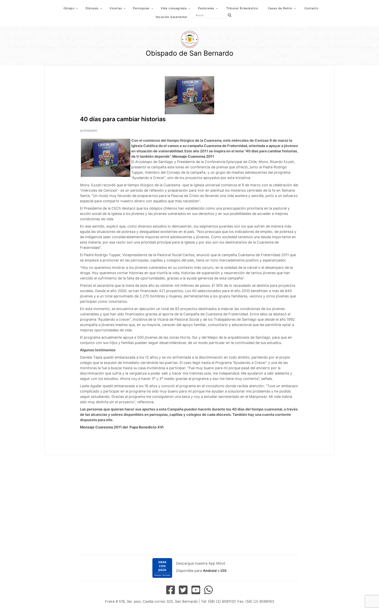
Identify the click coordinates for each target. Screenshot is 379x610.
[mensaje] (214, 156)
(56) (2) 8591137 (221, 601)
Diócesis (92, 8)
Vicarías (116, 8)
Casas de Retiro (280, 8)
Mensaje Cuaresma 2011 (193, 156)
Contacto (311, 8)
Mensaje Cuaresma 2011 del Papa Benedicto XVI (121, 427)
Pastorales (206, 8)
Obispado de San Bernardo (189, 53)
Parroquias (141, 8)
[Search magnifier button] (229, 15)
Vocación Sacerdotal (171, 17)
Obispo (69, 8)
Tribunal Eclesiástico (242, 8)
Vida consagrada (174, 8)
